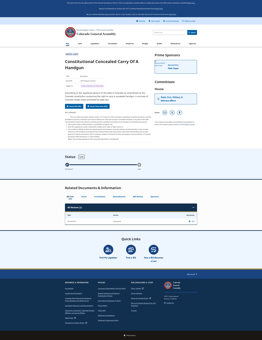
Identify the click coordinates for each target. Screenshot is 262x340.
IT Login (134, 311)
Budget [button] (145, 43)
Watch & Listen (190, 21)
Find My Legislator (172, 21)
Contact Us (170, 303)
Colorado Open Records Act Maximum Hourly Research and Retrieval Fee (78, 299)
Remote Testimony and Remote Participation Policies (109, 294)
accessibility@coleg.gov (186, 124)
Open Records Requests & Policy (109, 301)
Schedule (142, 21)
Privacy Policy (102, 306)
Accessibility (69, 288)
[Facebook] (179, 112)
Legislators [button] (95, 43)
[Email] (164, 112)
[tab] (70, 197)
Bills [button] (67, 43)
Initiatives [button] (130, 43)
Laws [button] (80, 43)
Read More (159, 9)
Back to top (191, 274)
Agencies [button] (192, 43)
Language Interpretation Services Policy (112, 288)
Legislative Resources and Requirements (79, 306)
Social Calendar (136, 293)
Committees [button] (112, 43)
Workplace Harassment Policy (108, 320)
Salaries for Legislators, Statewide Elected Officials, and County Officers (79, 312)
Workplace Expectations (106, 315)
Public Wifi (101, 311)
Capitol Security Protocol (73, 293)
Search (193, 32)
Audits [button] (159, 43)
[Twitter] (172, 112)
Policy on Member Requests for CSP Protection (143, 304)
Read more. (191, 3)
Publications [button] (175, 43)
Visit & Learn (155, 21)
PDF (193, 221)
